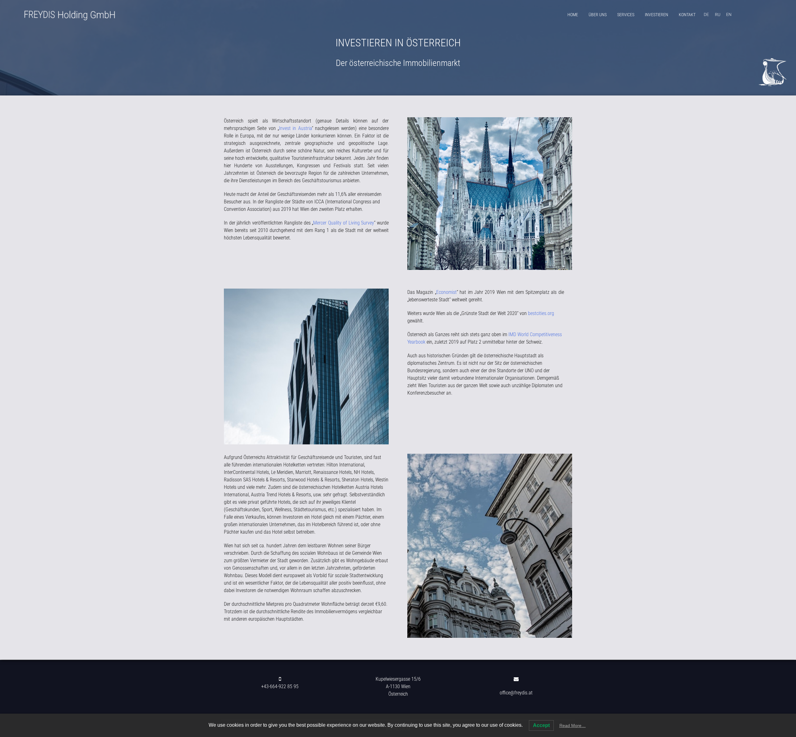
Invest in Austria (295, 128)
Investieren (656, 14)
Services (625, 14)
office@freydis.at (516, 693)
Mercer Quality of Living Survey (343, 223)
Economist (446, 292)
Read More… (572, 725)
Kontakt (687, 14)
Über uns (598, 14)
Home (572, 14)
